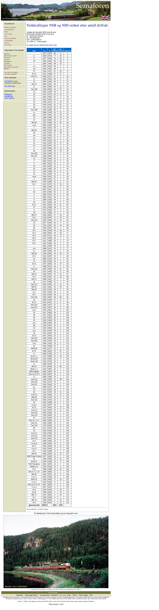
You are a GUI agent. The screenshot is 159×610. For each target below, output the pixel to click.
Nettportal (9, 61)
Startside (19, 595)
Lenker (8, 59)
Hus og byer (7, 45)
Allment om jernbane (10, 27)
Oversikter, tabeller (11, 55)
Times (74, 595)
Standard (54, 595)
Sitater (8, 63)
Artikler (8, 54)
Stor (91, 595)
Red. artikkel (9, 98)
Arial (69, 595)
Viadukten (8, 83)
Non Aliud (8, 86)
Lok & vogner (8, 34)
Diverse (6, 42)
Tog (5, 36)
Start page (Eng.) (31, 595)
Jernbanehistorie (9, 29)
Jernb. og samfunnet (10, 38)
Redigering (8, 96)
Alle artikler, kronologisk (11, 72)
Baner (6, 31)
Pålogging (8, 94)
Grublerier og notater (12, 67)
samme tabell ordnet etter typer (45, 45)
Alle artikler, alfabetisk (10, 74)
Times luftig (83, 595)
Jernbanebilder (8, 40)
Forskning (9, 65)
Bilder (7, 69)
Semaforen (8, 81)
